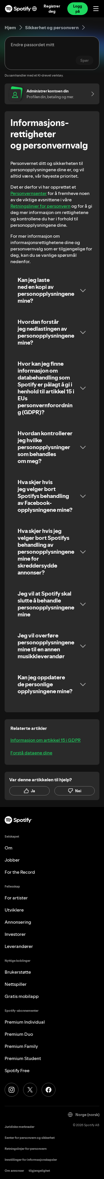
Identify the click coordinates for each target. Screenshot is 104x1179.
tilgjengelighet (39, 1171)
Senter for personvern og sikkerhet (30, 1138)
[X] (30, 1090)
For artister (16, 898)
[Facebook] (48, 1090)
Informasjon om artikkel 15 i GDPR (45, 740)
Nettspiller (16, 984)
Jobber (12, 860)
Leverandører (19, 946)
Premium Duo (19, 1034)
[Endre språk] (34, 8)
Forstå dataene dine (31, 753)
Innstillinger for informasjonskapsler (31, 1160)
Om (8, 848)
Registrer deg (52, 8)
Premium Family (21, 1046)
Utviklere (14, 910)
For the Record (20, 872)
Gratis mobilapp (22, 996)
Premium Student (23, 1058)
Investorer (15, 934)
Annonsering (18, 922)
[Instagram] (11, 1090)
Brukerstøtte (18, 972)
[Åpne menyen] (95, 9)
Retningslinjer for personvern (40, 206)
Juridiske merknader (19, 1127)
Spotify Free (17, 1070)
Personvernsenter (28, 193)
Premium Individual (25, 1022)
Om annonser (14, 1171)
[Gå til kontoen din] (91, 94)
